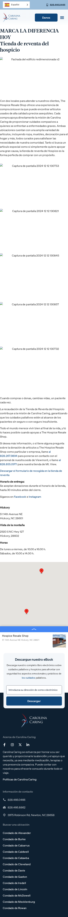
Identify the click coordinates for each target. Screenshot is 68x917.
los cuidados (28, 677)
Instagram (35, 497)
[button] (62, 17)
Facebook (20, 497)
